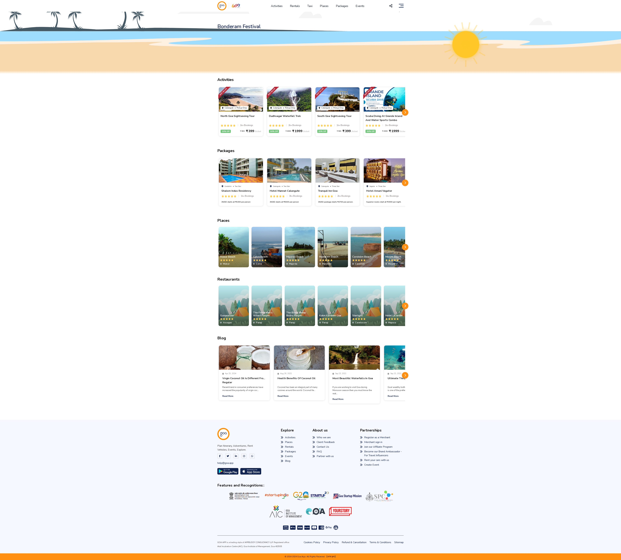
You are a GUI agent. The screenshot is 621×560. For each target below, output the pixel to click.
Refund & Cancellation (354, 542)
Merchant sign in (373, 442)
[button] (405, 112)
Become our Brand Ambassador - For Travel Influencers (383, 453)
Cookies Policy (312, 542)
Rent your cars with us (376, 460)
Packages (342, 6)
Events (360, 6)
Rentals (295, 6)
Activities (277, 6)
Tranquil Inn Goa (328, 191)
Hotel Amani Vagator (379, 191)
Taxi (309, 6)
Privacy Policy (331, 542)
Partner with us (325, 456)
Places (324, 6)
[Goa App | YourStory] (340, 511)
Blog (287, 461)
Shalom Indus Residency (236, 191)
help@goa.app (225, 463)
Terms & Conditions (380, 542)
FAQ (319, 451)
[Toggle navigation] (401, 6)
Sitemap (399, 542)
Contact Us (323, 447)
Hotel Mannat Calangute (285, 191)
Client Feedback (326, 442)
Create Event (371, 465)
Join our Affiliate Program (378, 447)
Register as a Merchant (377, 437)
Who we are (324, 437)
